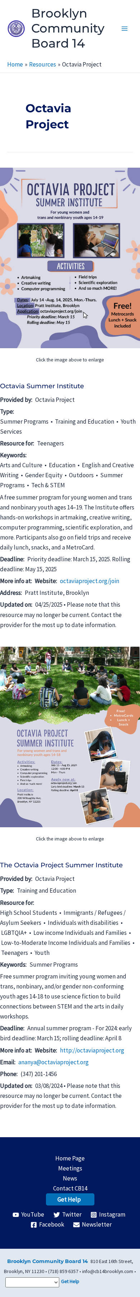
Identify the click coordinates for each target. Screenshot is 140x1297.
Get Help (69, 1199)
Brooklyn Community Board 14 (67, 28)
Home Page (70, 1158)
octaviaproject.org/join (89, 581)
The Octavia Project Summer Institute (61, 865)
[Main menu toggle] (125, 28)
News (70, 1178)
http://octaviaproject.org (92, 1050)
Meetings (70, 1168)
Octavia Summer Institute (42, 386)
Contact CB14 (70, 1188)
